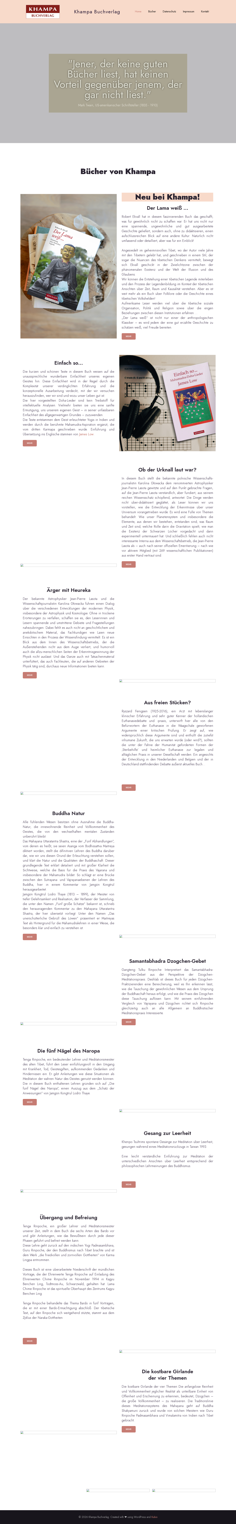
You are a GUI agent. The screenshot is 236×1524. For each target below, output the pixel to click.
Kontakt (205, 11)
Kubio (154, 1517)
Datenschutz (169, 11)
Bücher (152, 11)
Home (138, 11)
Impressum (188, 11)
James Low (86, 434)
